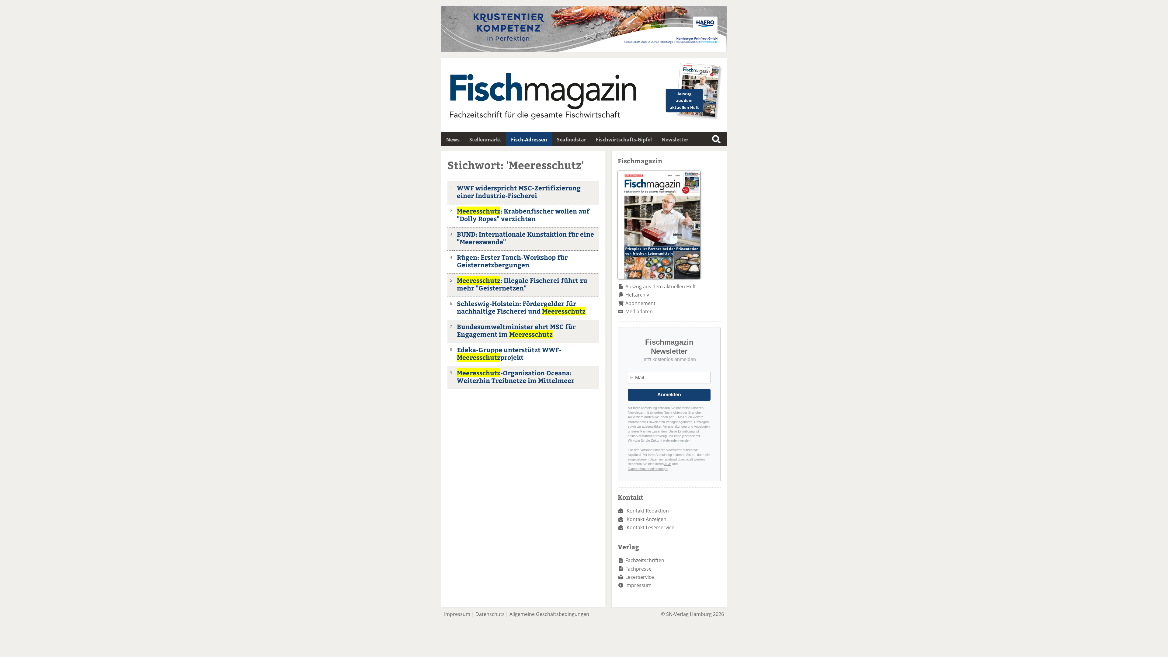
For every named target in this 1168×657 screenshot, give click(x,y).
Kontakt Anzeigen (646, 519)
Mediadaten (639, 311)
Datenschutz (489, 614)
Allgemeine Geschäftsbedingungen (549, 614)
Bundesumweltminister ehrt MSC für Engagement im (516, 330)
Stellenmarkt (485, 139)
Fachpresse (638, 568)
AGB (667, 464)
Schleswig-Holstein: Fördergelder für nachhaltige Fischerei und (521, 307)
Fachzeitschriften (644, 560)
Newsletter (675, 139)
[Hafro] (584, 50)
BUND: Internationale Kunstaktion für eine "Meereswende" (525, 238)
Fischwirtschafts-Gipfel (624, 139)
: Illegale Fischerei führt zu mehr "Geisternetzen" (522, 284)
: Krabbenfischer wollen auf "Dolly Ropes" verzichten (523, 215)
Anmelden (669, 394)
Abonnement (640, 303)
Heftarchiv (637, 294)
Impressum (638, 585)
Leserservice (639, 577)
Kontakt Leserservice (650, 527)
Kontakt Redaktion (648, 510)
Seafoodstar (571, 139)
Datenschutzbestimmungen (648, 469)
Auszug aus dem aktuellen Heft (660, 286)
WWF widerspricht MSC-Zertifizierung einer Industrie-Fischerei (519, 191)
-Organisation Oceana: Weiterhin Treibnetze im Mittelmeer (515, 376)
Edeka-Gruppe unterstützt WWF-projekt (509, 353)
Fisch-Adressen (529, 139)
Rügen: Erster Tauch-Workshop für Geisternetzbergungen (512, 261)
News (453, 139)
